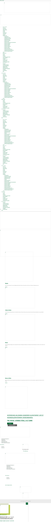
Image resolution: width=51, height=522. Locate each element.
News (3, 71)
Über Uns (4, 120)
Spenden (4, 63)
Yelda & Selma (8, 310)
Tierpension (4, 33)
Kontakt (4, 31)
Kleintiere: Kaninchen (7, 48)
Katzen (4, 101)
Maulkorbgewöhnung (7, 39)
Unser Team (4, 121)
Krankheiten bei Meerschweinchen (9, 50)
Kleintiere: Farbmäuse (7, 43)
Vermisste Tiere (5, 153)
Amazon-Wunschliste (6, 65)
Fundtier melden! (5, 152)
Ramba (6, 283)
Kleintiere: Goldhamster (7, 46)
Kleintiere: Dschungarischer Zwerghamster (10, 42)
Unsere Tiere (3, 99)
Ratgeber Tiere (5, 35)
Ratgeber (4, 174)
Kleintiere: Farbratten (7, 44)
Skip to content (2, 0)
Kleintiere (4, 102)
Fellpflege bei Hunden (7, 37)
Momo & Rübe (8, 378)
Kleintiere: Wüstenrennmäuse (8, 97)
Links (3, 98)
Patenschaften (5, 70)
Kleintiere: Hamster (7, 47)
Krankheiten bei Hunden (7, 38)
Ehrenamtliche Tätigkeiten (6, 68)
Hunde (4, 100)
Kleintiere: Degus (6, 41)
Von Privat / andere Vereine (6, 149)
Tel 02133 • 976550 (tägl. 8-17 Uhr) (19, 420)
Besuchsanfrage (5, 150)
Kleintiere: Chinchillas (7, 40)
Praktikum (4, 69)
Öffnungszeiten (5, 122)
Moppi (6, 342)
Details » (6, 313)
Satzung (4, 34)
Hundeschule (5, 32)
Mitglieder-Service (5, 67)
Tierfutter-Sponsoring (6, 64)
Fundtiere (4, 151)
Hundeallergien (6, 36)
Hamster (5, 179)
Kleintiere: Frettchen (7, 45)
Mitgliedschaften (5, 66)
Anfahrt (4, 30)
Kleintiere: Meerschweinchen (8, 49)
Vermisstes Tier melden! (6, 154)
